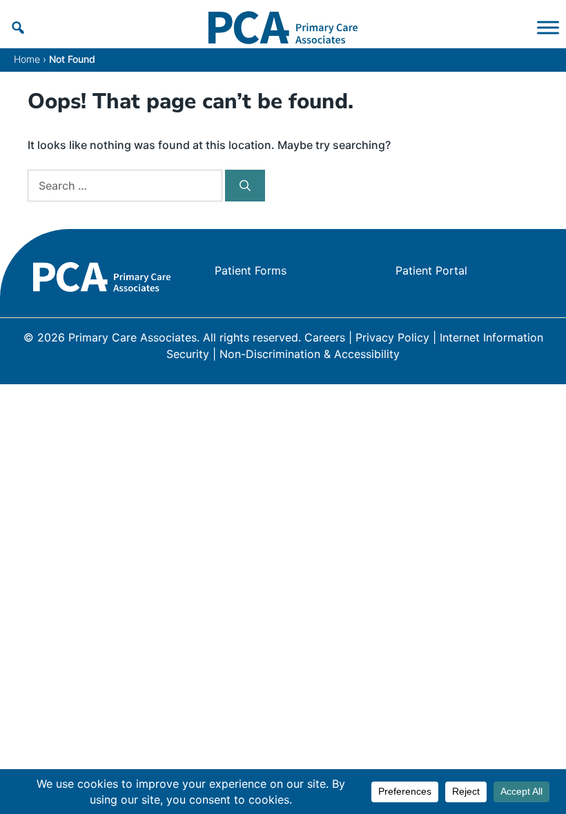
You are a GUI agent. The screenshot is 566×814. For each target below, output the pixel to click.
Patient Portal (431, 270)
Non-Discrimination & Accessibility (309, 354)
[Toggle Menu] (548, 27)
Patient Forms (250, 270)
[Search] (245, 185)
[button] (18, 27)
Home (27, 59)
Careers (324, 337)
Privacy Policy (392, 337)
